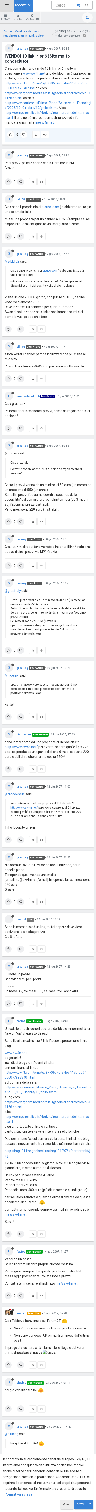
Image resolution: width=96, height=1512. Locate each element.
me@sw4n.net (16, 1214)
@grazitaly (13, 591)
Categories (32, 19)
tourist (21, 919)
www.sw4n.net (34, 73)
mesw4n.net (44, 122)
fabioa (21, 1021)
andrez (21, 1313)
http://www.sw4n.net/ (21, 747)
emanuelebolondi (28, 396)
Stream (5, 19)
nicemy (21, 539)
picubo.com (50, 207)
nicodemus (24, 734)
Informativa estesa (17, 1494)
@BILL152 (12, 261)
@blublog (11, 1434)
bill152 (21, 199)
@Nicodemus (15, 794)
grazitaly (22, 48)
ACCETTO (84, 1504)
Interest (18, 19)
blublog (21, 1382)
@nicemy (12, 675)
